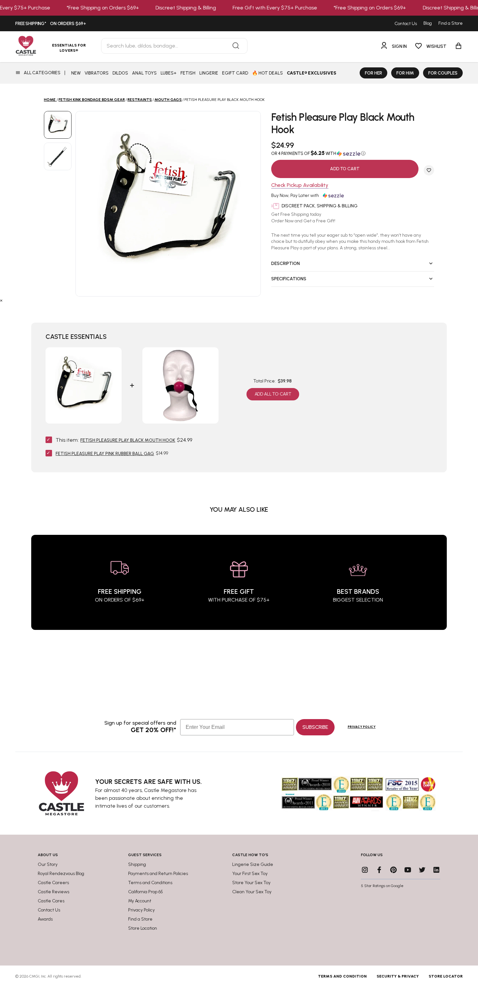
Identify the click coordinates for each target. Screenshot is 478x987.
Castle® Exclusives (311, 73)
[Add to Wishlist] (429, 170)
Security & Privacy (398, 976)
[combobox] (174, 46)
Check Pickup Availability (299, 185)
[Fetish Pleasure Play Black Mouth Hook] (57, 124)
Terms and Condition (342, 976)
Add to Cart (344, 169)
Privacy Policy (362, 727)
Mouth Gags (168, 99)
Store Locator (446, 976)
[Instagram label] (365, 870)
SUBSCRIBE (315, 727)
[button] (352, 153)
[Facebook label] (379, 870)
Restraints (139, 99)
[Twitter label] (422, 870)
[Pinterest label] (393, 870)
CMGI (34, 976)
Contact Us (405, 23)
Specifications (288, 279)
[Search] (236, 46)
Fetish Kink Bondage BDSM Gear (92, 99)
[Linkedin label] (436, 870)
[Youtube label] (408, 870)
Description (285, 263)
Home (50, 99)
